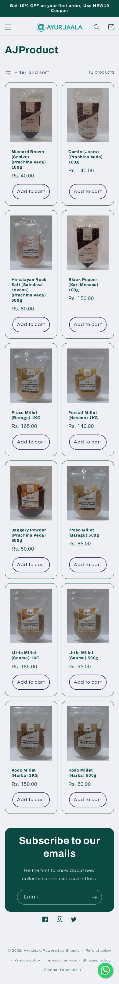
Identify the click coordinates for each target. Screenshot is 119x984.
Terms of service (61, 960)
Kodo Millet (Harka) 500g (82, 773)
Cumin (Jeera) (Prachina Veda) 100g (85, 156)
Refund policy (98, 950)
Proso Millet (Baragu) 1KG (26, 415)
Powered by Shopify (61, 950)
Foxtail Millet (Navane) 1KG (83, 415)
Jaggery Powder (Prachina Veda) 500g (29, 535)
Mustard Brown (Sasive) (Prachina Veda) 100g (29, 159)
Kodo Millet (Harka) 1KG (25, 773)
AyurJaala (33, 950)
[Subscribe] (95, 897)
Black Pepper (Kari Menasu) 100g (83, 284)
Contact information (62, 970)
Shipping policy (96, 960)
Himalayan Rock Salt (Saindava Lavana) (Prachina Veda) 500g (29, 290)
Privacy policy (27, 960)
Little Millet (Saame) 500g (83, 655)
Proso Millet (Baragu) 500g (83, 533)
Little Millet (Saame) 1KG (26, 655)
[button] (8, 27)
